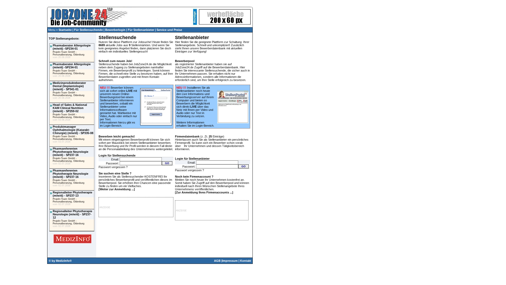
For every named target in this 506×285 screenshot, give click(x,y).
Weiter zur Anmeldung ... (117, 189)
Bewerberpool (184, 61)
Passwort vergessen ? (113, 167)
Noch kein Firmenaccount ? (194, 176)
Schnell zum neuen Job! (115, 61)
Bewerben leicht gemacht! (117, 136)
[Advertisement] (23, 107)
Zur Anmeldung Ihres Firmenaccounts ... (204, 192)
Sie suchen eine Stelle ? (115, 173)
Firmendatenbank (187, 136)
